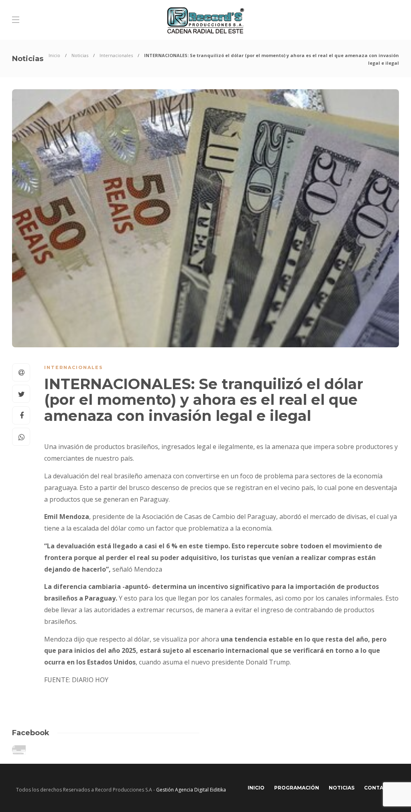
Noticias (79, 55)
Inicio (54, 55)
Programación (296, 788)
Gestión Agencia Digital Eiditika (191, 789)
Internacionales (116, 55)
